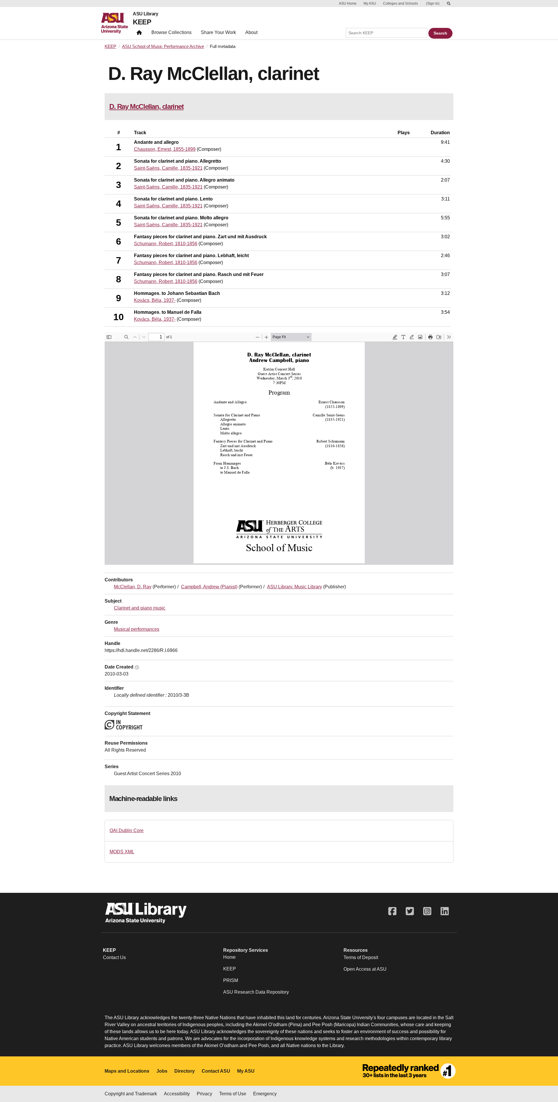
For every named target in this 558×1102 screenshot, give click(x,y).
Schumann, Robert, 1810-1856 (165, 243)
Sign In (432, 3)
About (251, 32)
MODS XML (122, 851)
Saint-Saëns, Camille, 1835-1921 (168, 168)
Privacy (204, 1093)
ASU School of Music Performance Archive (163, 46)
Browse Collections (171, 32)
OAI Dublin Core (127, 830)
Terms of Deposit (361, 957)
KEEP (142, 22)
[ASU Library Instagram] (427, 911)
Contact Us (114, 957)
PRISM (230, 980)
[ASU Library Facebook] (392, 911)
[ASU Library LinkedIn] (444, 911)
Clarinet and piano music (139, 607)
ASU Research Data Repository (256, 992)
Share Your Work (218, 32)
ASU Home (348, 3)
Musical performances (136, 629)
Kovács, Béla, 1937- (155, 300)
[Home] (117, 23)
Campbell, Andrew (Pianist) (209, 586)
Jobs (161, 1071)
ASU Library (145, 14)
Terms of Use (232, 1093)
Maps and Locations (127, 1071)
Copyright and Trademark (131, 1093)
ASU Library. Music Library (294, 586)
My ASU (370, 3)
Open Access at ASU (365, 969)
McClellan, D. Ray (132, 586)
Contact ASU (216, 1071)
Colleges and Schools (400, 3)
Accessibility (177, 1093)
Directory (184, 1071)
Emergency (265, 1093)
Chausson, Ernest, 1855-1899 (165, 149)
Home (229, 957)
